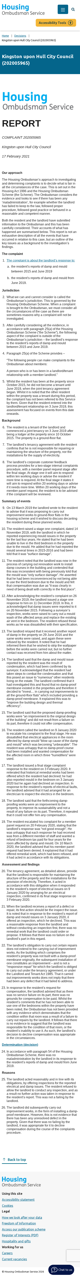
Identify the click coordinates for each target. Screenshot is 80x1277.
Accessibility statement (18, 1199)
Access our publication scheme (23, 1229)
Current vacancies (14, 1259)
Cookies (7, 1205)
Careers (7, 1253)
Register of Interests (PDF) (20, 1235)
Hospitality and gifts (16, 1241)
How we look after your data (22, 1217)
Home (5, 35)
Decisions (20, 35)
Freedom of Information (19, 1223)
